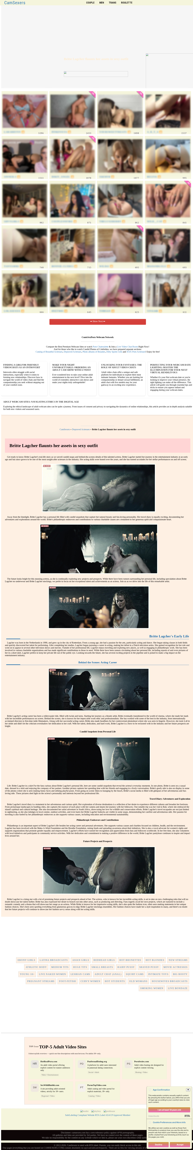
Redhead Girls (104, 960)
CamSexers (15, 2)
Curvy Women (90, 981)
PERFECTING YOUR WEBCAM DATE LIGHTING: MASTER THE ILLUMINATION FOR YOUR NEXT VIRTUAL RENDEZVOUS (170, 369)
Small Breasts (102, 967)
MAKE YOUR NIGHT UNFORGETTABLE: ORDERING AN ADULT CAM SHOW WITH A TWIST (71, 367)
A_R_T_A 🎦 (154, 132)
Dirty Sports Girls (114, 352)
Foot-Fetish (67, 981)
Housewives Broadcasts (170, 981)
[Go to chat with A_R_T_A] (168, 129)
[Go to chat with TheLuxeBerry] (120, 219)
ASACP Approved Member (117, 1115)
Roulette (126, 2)
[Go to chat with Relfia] (168, 174)
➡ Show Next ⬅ (97, 321)
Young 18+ (27, 974)
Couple (90, 2)
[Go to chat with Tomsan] (120, 308)
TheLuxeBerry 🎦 (112, 221)
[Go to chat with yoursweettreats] (120, 129)
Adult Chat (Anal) (108, 974)
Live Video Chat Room (127, 346)
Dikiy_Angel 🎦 (63, 177)
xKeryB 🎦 (106, 177)
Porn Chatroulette (100, 346)
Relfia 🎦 (154, 177)
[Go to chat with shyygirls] (25, 219)
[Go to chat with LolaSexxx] (25, 308)
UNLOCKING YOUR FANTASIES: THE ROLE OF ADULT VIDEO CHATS (121, 366)
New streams (178, 960)
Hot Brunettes (130, 960)
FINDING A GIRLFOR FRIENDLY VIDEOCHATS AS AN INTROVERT (21, 366)
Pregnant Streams (41, 981)
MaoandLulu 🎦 (158, 266)
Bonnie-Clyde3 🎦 (64, 266)
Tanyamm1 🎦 (13, 266)
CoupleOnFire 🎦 (64, 221)
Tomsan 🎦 (107, 311)
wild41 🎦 (106, 266)
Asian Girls (80, 960)
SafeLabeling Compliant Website (80, 1115)
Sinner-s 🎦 (12, 177)
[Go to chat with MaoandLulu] (168, 263)
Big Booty (180, 974)
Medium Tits (60, 967)
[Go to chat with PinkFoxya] (72, 129)
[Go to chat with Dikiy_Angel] (72, 174)
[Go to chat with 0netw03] (72, 308)
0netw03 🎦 (60, 311)
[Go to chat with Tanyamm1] (25, 263)
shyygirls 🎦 (13, 221)
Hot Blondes (155, 960)
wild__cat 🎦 (156, 221)
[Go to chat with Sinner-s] (25, 174)
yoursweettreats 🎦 (115, 132)
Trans (112, 2)
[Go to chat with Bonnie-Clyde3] (72, 263)
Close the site (153, 1116)
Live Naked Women (52, 974)
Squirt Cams (135, 974)
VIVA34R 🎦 (154, 311)
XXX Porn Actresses (136, 352)
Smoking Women (151, 988)
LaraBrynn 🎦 (14, 132)
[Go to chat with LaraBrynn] (25, 129)
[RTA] (187, 1116)
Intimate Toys (158, 974)
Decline (158, 1144)
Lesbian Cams (80, 974)
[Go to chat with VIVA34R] (168, 308)
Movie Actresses (175, 967)
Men (101, 2)
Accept (180, 1144)
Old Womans (138, 981)
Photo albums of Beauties (94, 352)
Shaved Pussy (149, 967)
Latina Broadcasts (54, 960)
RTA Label (100, 1115)
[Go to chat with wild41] (120, 263)
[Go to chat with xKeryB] (120, 174)
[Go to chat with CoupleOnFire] (72, 219)
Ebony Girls (26, 960)
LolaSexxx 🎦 (14, 311)
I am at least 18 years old (169, 1110)
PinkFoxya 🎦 (61, 132)
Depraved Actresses (72, 352)
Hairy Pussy (126, 967)
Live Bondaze (178, 988)
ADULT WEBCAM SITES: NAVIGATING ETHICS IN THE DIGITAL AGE (41, 402)
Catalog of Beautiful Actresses (49, 352)
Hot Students (115, 981)
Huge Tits (80, 967)
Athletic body (36, 967)
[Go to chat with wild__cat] (168, 219)
